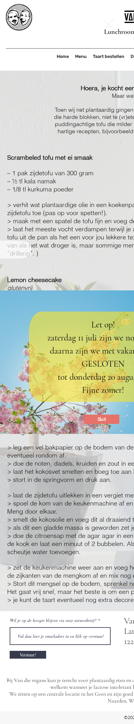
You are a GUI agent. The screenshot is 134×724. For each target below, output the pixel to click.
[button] (108, 24)
